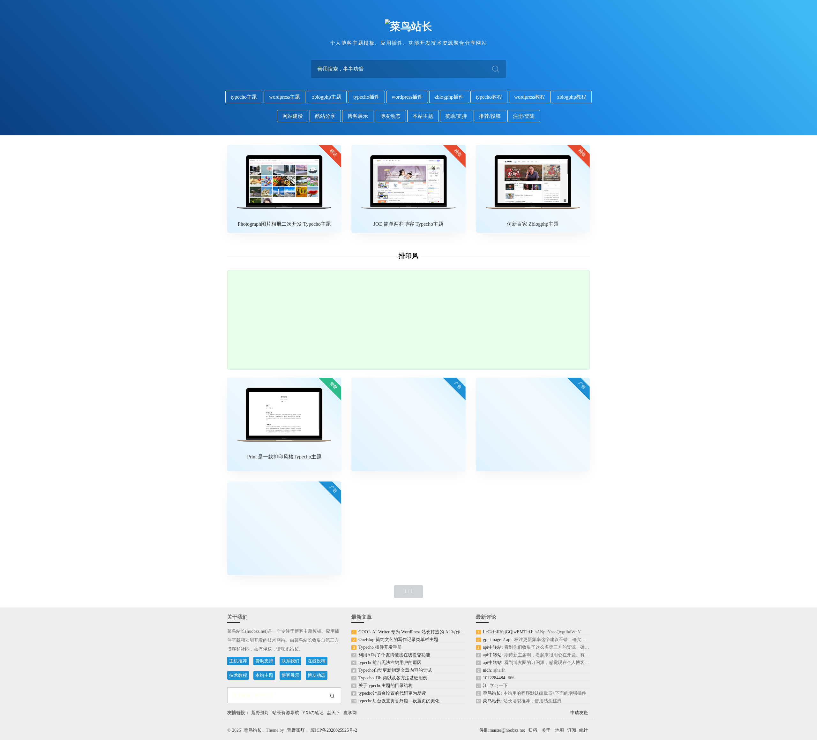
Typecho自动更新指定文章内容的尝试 (395, 670)
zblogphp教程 (571, 97)
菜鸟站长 (492, 693)
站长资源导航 (285, 712)
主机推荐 (238, 661)
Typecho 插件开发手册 (380, 647)
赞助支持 (264, 661)
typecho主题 (244, 97)
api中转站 (492, 647)
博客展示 (358, 116)
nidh (487, 670)
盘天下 (333, 712)
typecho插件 (366, 97)
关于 (546, 730)
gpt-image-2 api (497, 639)
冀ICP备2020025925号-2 (334, 730)
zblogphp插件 (449, 97)
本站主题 (423, 116)
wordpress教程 (529, 97)
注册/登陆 (524, 116)
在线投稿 (317, 661)
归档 (532, 730)
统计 (583, 730)
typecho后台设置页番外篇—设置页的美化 (398, 700)
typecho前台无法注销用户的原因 (390, 662)
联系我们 (290, 661)
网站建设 (292, 116)
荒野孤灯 (260, 712)
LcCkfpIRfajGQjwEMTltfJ (507, 632)
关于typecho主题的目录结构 (385, 685)
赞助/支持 (456, 116)
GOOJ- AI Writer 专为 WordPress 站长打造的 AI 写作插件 (413, 632)
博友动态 (390, 116)
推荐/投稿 (490, 116)
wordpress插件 (407, 97)
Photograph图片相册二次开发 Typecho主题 (284, 224)
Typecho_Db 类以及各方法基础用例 (392, 678)
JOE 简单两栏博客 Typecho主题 (408, 224)
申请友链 (579, 712)
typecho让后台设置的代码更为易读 (392, 693)
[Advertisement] (408, 320)
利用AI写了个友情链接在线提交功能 (394, 655)
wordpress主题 (284, 97)
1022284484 (494, 678)
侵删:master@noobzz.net (502, 730)
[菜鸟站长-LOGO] (408, 26)
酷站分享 (325, 116)
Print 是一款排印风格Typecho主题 (284, 456)
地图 (559, 730)
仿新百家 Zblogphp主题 (532, 224)
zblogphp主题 (326, 97)
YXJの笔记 (313, 712)
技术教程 (238, 675)
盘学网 (350, 712)
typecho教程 (489, 97)
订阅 (571, 730)
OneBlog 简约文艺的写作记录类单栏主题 (398, 639)
